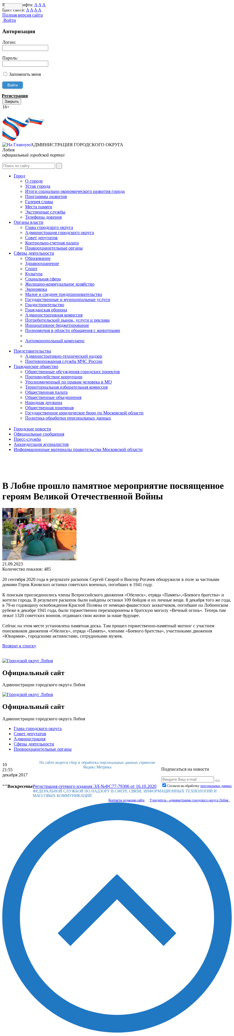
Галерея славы (39, 201)
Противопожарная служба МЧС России (63, 361)
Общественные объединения (53, 397)
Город (19, 175)
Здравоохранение (42, 263)
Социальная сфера (43, 278)
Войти (9, 20)
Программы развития (46, 196)
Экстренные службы (45, 211)
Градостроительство (44, 304)
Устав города (37, 186)
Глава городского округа (49, 227)
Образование (38, 258)
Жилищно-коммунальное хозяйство (59, 284)
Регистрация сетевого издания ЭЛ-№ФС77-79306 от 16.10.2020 (94, 786)
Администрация (29, 738)
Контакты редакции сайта (126, 800)
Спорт (31, 268)
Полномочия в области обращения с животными (72, 330)
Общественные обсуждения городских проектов (72, 371)
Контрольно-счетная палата (52, 242)
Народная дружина (43, 402)
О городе (34, 181)
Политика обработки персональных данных (68, 418)
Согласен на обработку (199, 786)
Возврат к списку (19, 645)
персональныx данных (216, 786)
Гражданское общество (36, 366)
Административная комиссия (53, 315)
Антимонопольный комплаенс (55, 340)
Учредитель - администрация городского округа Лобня (190, 800)
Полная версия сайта (22, 15)
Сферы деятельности (34, 253)
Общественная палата (46, 392)
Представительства (32, 351)
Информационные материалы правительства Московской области (78, 449)
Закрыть (12, 101)
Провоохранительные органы (43, 749)
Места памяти (38, 206)
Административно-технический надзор (63, 356)
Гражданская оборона (46, 309)
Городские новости (32, 428)
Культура (34, 273)
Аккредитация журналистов (41, 444)
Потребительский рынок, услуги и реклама (67, 320)
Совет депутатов (41, 237)
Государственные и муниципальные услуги (67, 299)
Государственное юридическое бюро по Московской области (84, 412)
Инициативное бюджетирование (57, 325)
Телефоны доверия (43, 217)
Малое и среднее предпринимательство (63, 294)
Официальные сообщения (39, 434)
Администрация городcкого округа (59, 232)
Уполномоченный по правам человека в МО (68, 381)
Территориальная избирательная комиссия (66, 387)
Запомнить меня (25, 74)
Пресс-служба (27, 439)
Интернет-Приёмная (22, 112)
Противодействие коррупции (53, 376)
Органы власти (28, 222)
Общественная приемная (49, 407)
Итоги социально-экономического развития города (75, 191)
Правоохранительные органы (54, 248)
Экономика (36, 289)
